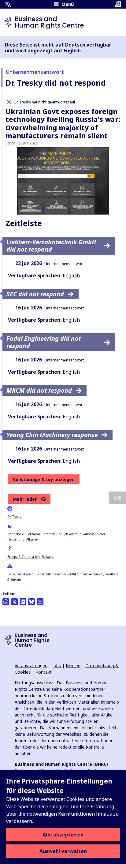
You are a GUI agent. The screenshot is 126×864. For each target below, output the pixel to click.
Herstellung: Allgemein (24, 539)
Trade (11, 574)
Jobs (56, 665)
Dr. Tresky (14, 516)
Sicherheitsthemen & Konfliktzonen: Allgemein (69, 574)
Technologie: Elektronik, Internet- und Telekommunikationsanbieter (56, 534)
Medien (73, 665)
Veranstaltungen (31, 665)
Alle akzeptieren (63, 834)
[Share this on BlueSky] (31, 601)
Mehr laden (25, 499)
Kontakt (43, 672)
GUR (117, 497)
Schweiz (48, 557)
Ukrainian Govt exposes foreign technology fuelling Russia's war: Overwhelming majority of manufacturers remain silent (63, 123)
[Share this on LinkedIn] (23, 601)
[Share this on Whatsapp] (5, 601)
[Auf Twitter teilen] (14, 601)
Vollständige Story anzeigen (44, 479)
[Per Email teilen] (40, 601)
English (71, 275)
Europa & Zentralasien (23, 557)
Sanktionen (25, 574)
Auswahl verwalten (63, 851)
